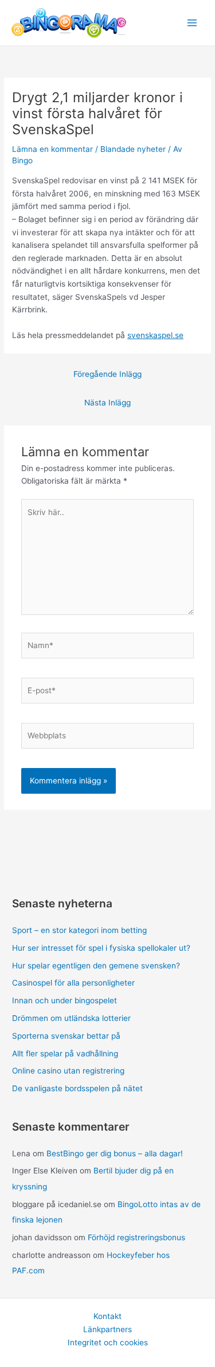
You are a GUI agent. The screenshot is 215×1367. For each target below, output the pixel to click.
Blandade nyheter (133, 149)
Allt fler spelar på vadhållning (65, 1053)
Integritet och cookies (108, 1342)
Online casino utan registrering (68, 1070)
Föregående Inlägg (107, 374)
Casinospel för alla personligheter (73, 982)
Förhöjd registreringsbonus (136, 1237)
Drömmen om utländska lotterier (71, 1018)
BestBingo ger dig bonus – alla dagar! (114, 1153)
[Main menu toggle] (192, 23)
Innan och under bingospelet (64, 1000)
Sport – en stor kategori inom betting (79, 930)
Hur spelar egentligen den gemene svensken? (96, 965)
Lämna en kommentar (52, 149)
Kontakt (107, 1316)
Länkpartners (107, 1329)
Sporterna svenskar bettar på (66, 1035)
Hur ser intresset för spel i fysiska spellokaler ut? (101, 947)
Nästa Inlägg (107, 402)
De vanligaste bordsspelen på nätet (77, 1088)
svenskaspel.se (155, 335)
